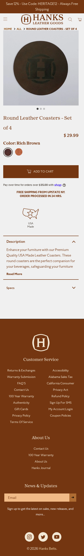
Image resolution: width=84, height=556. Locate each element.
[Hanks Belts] (42, 19)
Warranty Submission (21, 377)
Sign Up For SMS (61, 403)
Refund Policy (60, 396)
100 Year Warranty (21, 396)
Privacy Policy (21, 415)
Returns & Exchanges (21, 370)
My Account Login (60, 409)
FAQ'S (21, 383)
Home (8, 29)
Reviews (42, 314)
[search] (70, 19)
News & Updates (41, 485)
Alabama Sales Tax (60, 377)
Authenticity (21, 403)
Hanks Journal (41, 468)
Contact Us (21, 390)
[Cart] (78, 19)
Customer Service (41, 359)
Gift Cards (21, 409)
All (19, 29)
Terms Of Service (21, 422)
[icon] (30, 217)
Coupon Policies (60, 415)
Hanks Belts (47, 548)
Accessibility (61, 370)
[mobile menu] (5, 19)
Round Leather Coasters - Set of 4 (51, 29)
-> (73, 497)
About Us (41, 437)
